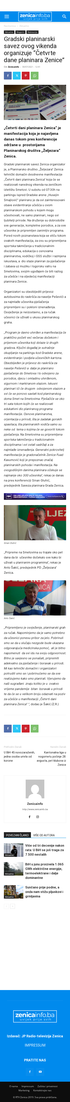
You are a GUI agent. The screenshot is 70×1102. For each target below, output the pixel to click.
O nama (13, 1086)
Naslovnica (10, 26)
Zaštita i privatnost (48, 1086)
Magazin (20, 32)
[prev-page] (6, 906)
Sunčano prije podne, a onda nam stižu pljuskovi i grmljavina (44, 891)
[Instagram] (39, 817)
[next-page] (12, 906)
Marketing (24, 1090)
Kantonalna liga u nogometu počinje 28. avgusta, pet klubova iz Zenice (51, 759)
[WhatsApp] (34, 76)
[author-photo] (35, 798)
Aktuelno (24, 26)
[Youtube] (40, 1072)
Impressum (28, 1086)
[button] (6, 16)
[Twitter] (17, 76)
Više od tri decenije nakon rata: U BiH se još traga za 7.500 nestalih (44, 849)
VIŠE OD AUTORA (44, 835)
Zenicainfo (13, 66)
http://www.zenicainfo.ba (35, 809)
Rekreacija (32, 32)
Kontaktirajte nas (42, 1090)
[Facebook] (8, 76)
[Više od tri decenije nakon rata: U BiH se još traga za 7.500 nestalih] (13, 850)
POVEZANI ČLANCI (17, 835)
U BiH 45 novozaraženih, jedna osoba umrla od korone (19, 756)
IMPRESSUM (35, 1045)
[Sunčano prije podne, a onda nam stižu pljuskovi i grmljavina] (13, 892)
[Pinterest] (26, 76)
